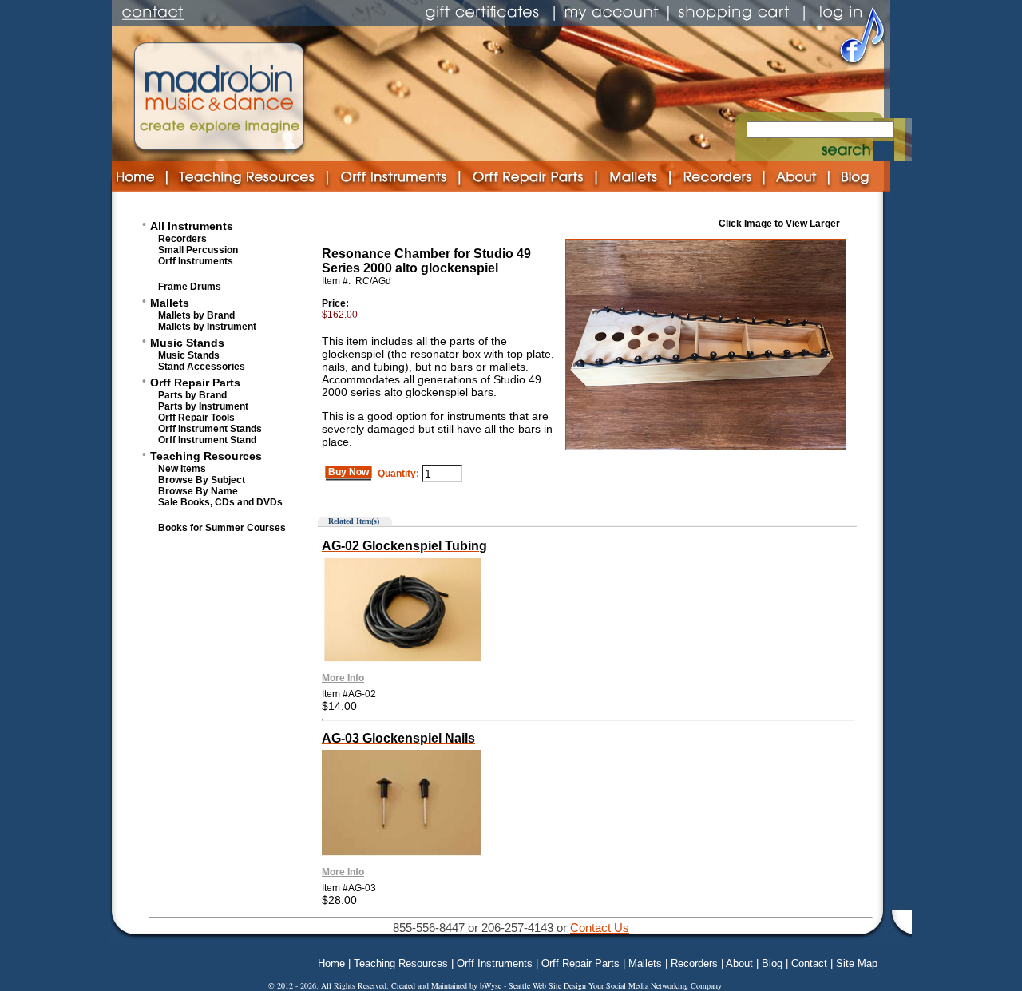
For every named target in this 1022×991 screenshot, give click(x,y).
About (739, 963)
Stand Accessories (201, 366)
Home (331, 963)
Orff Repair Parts (195, 382)
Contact (809, 963)
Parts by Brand (192, 395)
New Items (182, 468)
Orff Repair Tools (196, 417)
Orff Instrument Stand (207, 440)
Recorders (182, 238)
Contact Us (599, 927)
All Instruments (191, 226)
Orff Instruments (195, 261)
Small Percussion (198, 250)
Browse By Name (198, 491)
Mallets (169, 302)
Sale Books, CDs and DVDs (220, 502)
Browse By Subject (201, 480)
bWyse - (494, 985)
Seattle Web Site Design (548, 985)
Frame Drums (189, 286)
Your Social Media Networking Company (655, 985)
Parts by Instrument (203, 406)
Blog (772, 963)
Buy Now (348, 472)
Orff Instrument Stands (210, 428)
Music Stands (187, 342)
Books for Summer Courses (222, 527)
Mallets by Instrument (207, 326)
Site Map (856, 963)
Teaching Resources (206, 456)
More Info (343, 678)
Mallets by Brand (196, 315)
